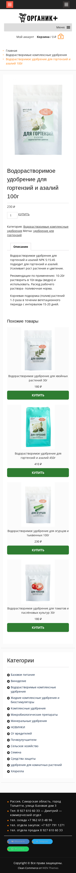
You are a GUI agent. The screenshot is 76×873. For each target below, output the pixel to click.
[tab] (20, 246)
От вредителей (21, 733)
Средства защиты (23, 758)
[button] (60, 27)
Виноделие (18, 681)
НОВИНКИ (18, 727)
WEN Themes (50, 868)
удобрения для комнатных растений (36, 765)
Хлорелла (17, 771)
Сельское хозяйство (24, 746)
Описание (20, 247)
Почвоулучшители (23, 740)
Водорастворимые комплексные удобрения (36, 55)
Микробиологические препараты (34, 714)
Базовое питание (23, 675)
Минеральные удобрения (29, 721)
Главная (11, 51)
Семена (16, 752)
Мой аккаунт (25, 37)
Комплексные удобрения (28, 708)
